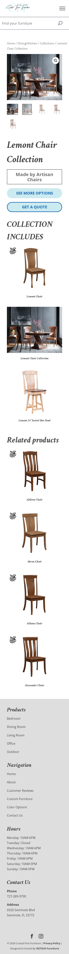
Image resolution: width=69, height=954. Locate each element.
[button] (55, 60)
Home (11, 43)
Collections (47, 43)
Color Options (17, 807)
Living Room (16, 735)
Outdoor (13, 752)
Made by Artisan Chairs (34, 177)
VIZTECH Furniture (47, 948)
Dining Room (16, 727)
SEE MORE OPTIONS (34, 193)
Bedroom (14, 718)
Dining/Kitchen (27, 43)
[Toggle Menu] (62, 8)
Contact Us (15, 815)
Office (11, 743)
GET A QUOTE (34, 207)
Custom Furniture (20, 799)
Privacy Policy (51, 943)
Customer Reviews (20, 790)
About (11, 782)
